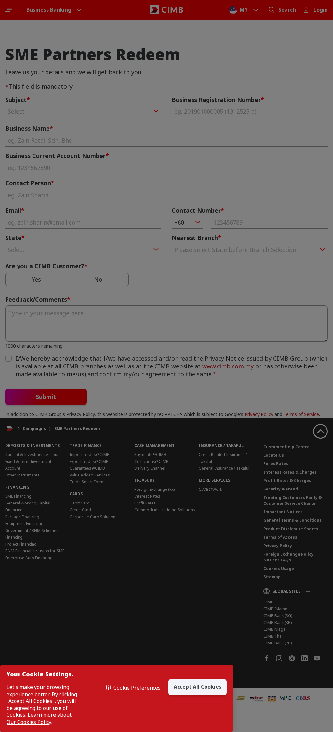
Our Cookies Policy (29, 722)
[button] (133, 688)
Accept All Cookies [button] (197, 686)
